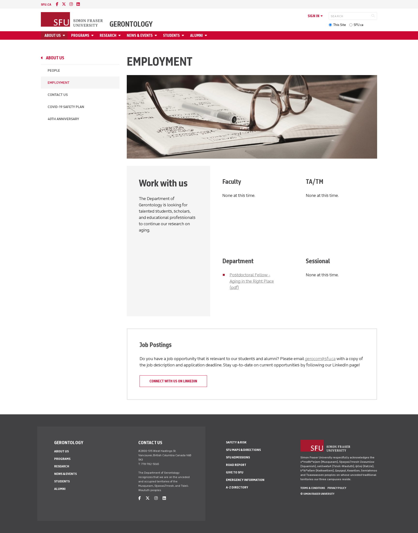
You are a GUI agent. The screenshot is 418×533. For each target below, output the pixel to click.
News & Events (140, 35)
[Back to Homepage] (72, 20)
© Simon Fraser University (317, 493)
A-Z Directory (237, 487)
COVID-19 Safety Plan (66, 107)
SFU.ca (358, 25)
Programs (80, 35)
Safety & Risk (236, 442)
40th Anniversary (63, 119)
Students (171, 35)
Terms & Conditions (312, 488)
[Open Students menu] (184, 35)
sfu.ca (46, 4)
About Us (53, 35)
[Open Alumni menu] (206, 35)
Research (108, 35)
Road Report (236, 465)
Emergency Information (245, 480)
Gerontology (131, 24)
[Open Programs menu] (93, 35)
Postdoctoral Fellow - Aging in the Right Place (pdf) (252, 281)
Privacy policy (337, 488)
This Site (339, 25)
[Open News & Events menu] (156, 35)
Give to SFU (234, 472)
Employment (58, 83)
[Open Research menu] (120, 35)
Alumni (196, 35)
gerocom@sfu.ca (320, 358)
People (54, 71)
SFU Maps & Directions (243, 450)
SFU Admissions (238, 457)
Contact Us (58, 95)
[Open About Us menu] (64, 35)
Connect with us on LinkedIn (173, 381)
